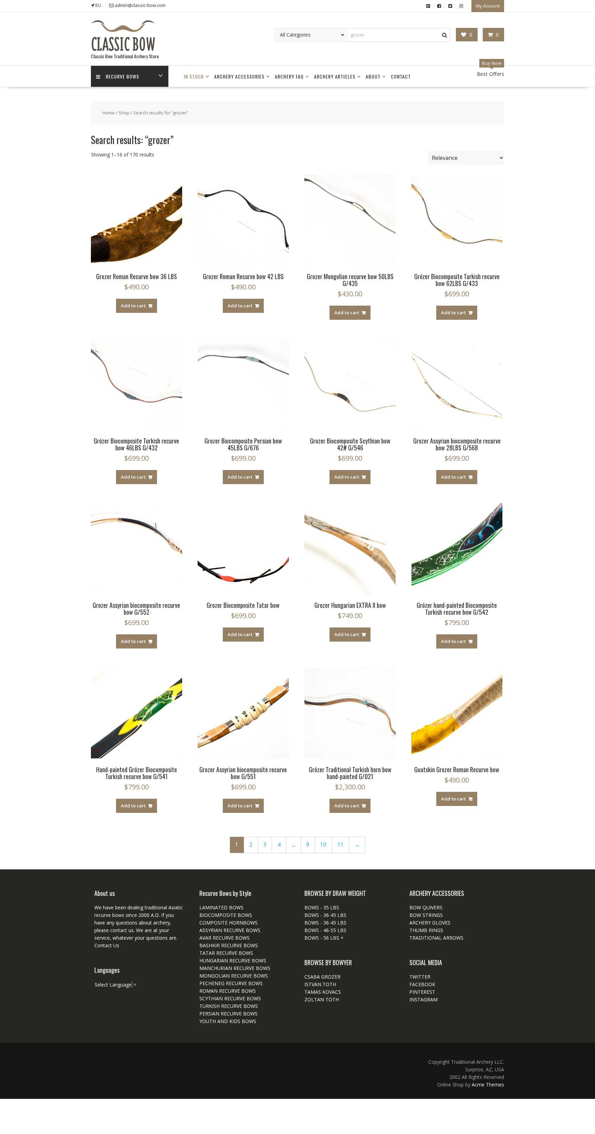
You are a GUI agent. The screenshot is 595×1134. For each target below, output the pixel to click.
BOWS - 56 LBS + (324, 937)
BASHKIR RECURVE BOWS (228, 945)
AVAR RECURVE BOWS (224, 937)
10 (323, 844)
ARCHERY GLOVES (429, 922)
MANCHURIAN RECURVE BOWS (234, 968)
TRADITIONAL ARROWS (436, 937)
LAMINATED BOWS (221, 907)
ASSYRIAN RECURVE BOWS (229, 930)
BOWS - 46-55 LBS (325, 930)
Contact (401, 76)
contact (118, 930)
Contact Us (106, 945)
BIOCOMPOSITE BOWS (225, 915)
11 (340, 844)
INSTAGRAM (423, 999)
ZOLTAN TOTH (321, 999)
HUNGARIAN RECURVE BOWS (232, 960)
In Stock (194, 76)
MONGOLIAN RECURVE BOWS (233, 975)
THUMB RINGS (426, 930)
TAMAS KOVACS (322, 992)
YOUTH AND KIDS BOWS (227, 1021)
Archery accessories (239, 76)
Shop (123, 113)
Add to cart (133, 306)
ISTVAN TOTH (320, 984)
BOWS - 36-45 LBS (325, 915)
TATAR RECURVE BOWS (226, 953)
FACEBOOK (422, 984)
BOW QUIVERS (425, 907)
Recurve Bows (122, 76)
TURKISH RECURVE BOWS (228, 1006)
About (373, 76)
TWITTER (419, 976)
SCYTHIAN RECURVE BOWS (230, 998)
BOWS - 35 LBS (321, 907)
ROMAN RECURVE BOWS (227, 991)
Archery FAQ (289, 76)
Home (108, 113)
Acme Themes (488, 1084)
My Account (488, 6)
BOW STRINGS (426, 915)
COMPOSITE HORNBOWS (228, 922)
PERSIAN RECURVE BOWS (228, 1013)
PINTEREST (422, 992)
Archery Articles (334, 76)
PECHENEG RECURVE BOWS (231, 983)
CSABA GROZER (322, 976)
